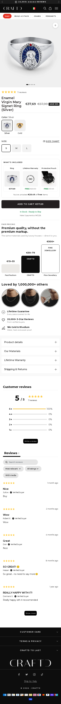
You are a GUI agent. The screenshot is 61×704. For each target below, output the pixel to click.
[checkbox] (11, 475)
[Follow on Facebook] (18, 674)
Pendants (51, 16)
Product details (13, 342)
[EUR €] (33, 8)
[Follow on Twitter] (26, 674)
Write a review (30, 441)
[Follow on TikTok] (42, 674)
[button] (30, 409)
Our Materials (12, 351)
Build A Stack (22, 16)
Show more (31, 613)
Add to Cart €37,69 (30, 204)
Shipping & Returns (15, 369)
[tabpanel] (30, 539)
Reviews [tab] (11, 453)
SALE (7, 16)
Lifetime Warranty (15, 360)
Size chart (53, 141)
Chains (37, 16)
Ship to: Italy (30, 681)
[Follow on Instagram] (34, 674)
